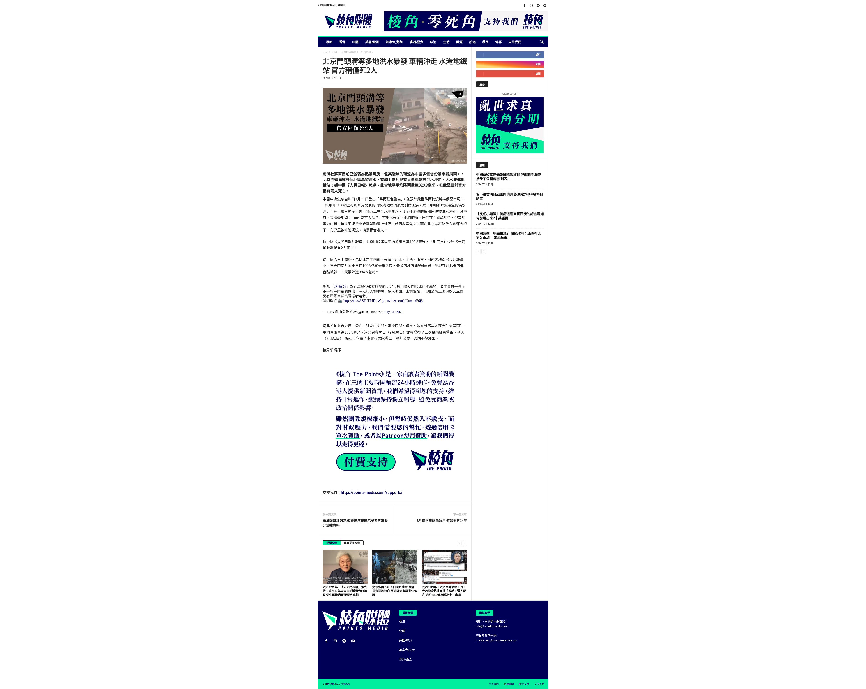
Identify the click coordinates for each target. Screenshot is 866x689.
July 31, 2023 (393, 312)
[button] (541, 42)
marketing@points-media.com (496, 640)
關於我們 (524, 684)
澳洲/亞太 (416, 41)
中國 (355, 41)
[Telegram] (538, 5)
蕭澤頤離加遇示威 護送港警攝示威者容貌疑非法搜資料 (355, 522)
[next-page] (465, 543)
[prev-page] (459, 543)
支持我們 (515, 41)
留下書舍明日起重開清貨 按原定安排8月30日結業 (509, 196)
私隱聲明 (509, 684)
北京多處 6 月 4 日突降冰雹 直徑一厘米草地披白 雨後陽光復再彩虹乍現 (394, 591)
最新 (329, 41)
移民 (485, 41)
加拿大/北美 (394, 41)
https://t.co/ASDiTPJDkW (362, 301)
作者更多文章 (352, 543)
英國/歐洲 (372, 41)
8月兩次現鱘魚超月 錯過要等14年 (442, 520)
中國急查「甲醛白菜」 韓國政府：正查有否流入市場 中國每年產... (508, 235)
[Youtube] (545, 5)
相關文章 (331, 543)
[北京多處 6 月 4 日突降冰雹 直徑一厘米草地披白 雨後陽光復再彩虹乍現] (394, 567)
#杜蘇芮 (340, 286)
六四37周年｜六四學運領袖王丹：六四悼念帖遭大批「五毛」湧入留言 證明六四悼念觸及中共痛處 (444, 591)
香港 (342, 41)
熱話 (472, 41)
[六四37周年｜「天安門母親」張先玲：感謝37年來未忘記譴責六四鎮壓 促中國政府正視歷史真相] (345, 567)
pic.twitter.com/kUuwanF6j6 (402, 301)
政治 (433, 41)
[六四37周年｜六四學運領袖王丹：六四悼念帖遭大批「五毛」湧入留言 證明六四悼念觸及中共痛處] (444, 567)
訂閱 (538, 73)
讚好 (538, 54)
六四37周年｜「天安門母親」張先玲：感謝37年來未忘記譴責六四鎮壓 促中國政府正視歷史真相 (345, 591)
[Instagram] (531, 5)
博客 (498, 41)
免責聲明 (494, 684)
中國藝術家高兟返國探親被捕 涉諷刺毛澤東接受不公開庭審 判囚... (508, 176)
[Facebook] (524, 5)
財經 (459, 41)
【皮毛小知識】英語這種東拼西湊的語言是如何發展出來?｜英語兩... (510, 215)
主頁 (325, 51)
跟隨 (538, 64)
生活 (446, 41)
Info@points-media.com (492, 626)
